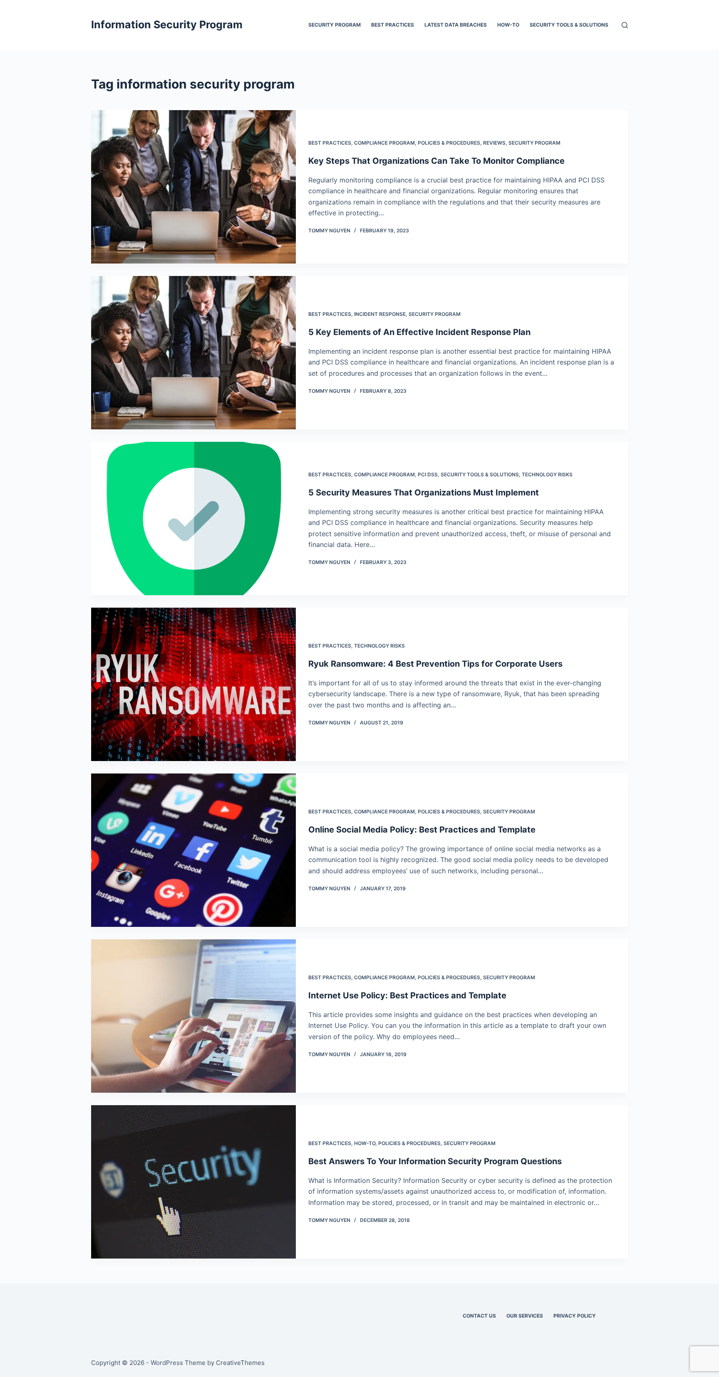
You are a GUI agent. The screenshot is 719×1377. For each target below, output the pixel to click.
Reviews (494, 143)
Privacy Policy (574, 1316)
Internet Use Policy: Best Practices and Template (407, 995)
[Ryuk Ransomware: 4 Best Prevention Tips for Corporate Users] (193, 684)
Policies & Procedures (449, 143)
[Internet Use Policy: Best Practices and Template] (193, 1016)
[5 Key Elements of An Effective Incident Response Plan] (193, 352)
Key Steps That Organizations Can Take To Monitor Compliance (436, 161)
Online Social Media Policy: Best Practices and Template (422, 830)
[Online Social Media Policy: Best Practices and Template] (193, 850)
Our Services (524, 1316)
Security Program (334, 25)
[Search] (625, 25)
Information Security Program (167, 24)
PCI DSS (428, 474)
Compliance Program (384, 143)
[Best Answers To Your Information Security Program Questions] (193, 1182)
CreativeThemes (240, 1363)
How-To (508, 25)
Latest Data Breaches (455, 25)
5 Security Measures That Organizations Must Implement (423, 493)
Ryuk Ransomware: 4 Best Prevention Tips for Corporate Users (435, 664)
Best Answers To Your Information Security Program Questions (435, 1161)
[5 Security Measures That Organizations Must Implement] (193, 518)
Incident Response (380, 314)
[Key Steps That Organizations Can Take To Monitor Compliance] (193, 187)
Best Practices (392, 25)
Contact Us (479, 1316)
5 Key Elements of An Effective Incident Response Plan (419, 332)
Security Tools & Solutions (569, 25)
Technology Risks (547, 474)
